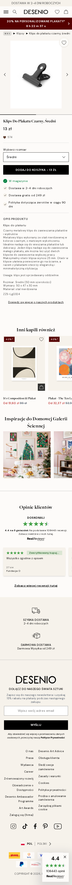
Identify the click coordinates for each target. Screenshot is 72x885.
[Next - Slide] (67, 74)
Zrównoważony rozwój (19, 778)
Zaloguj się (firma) (22, 815)
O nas (30, 751)
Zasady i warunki (49, 776)
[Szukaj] (14, 12)
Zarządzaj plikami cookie (50, 807)
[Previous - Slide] (5, 74)
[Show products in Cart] (66, 12)
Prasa (30, 758)
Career (29, 771)
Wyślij (36, 725)
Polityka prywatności (52, 790)
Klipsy (20, 33)
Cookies (43, 783)
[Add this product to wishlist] (64, 42)
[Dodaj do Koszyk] (41, 387)
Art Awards (26, 808)
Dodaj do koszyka (36, 170)
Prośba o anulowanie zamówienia (52, 797)
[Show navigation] (6, 12)
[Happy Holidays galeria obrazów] (27, 454)
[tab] (18, 113)
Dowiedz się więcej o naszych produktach (36, 302)
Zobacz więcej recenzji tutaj (36, 585)
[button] (55, 867)
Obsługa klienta (49, 758)
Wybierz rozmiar (14, 149)
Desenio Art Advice (51, 751)
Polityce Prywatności (53, 737)
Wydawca (27, 765)
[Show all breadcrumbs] (7, 34)
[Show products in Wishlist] (57, 12)
